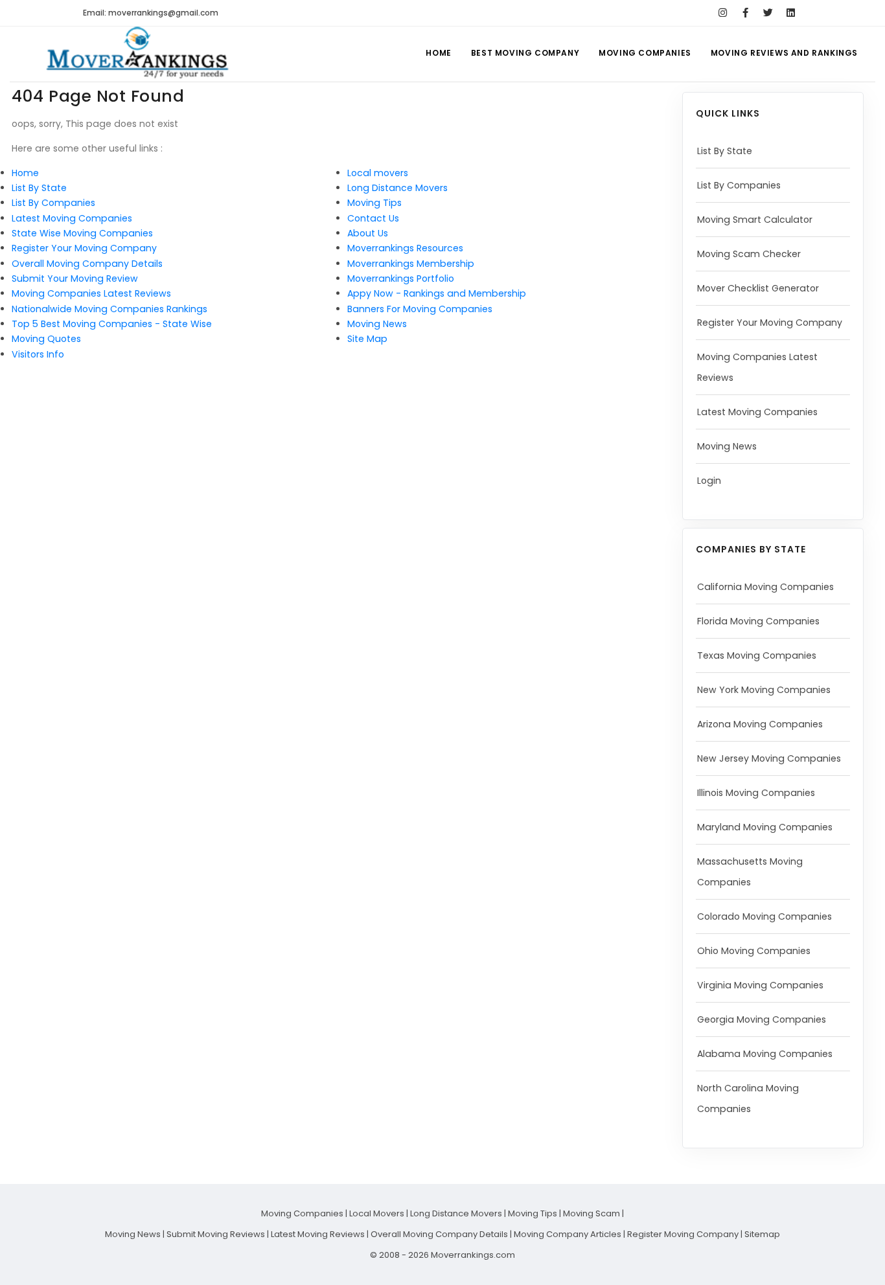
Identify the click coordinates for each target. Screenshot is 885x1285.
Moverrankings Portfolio (400, 278)
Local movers (377, 172)
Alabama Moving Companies (765, 1053)
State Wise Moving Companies (82, 233)
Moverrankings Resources (405, 248)
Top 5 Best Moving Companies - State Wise (112, 323)
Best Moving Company (525, 52)
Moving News (377, 323)
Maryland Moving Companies (765, 827)
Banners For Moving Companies (419, 308)
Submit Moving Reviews (216, 1234)
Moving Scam (591, 1213)
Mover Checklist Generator (758, 288)
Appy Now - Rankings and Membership (436, 293)
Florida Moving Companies (758, 621)
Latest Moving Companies (72, 218)
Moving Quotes (46, 338)
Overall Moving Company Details (87, 263)
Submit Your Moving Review (75, 278)
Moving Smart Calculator (754, 219)
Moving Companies (645, 52)
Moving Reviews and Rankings (784, 52)
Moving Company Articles (567, 1234)
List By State (39, 187)
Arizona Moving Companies (760, 724)
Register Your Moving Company (84, 248)
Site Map (367, 338)
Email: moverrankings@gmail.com (150, 12)
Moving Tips (374, 202)
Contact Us (373, 218)
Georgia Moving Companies (761, 1019)
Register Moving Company (683, 1234)
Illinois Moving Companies (756, 792)
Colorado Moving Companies (764, 916)
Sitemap (762, 1234)
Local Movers (376, 1213)
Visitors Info (38, 354)
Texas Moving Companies (756, 655)
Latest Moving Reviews (318, 1234)
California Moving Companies (765, 586)
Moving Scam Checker (749, 253)
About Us (367, 233)
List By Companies (53, 202)
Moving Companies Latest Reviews (91, 293)
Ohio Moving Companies (753, 950)
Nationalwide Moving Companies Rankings (109, 308)
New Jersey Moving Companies (769, 758)
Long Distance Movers (397, 187)
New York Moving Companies (764, 689)
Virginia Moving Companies (760, 985)
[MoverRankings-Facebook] (745, 13)
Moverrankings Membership (410, 263)
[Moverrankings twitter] (768, 13)
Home (438, 52)
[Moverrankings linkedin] (790, 13)
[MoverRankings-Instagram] (722, 13)
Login (709, 480)
